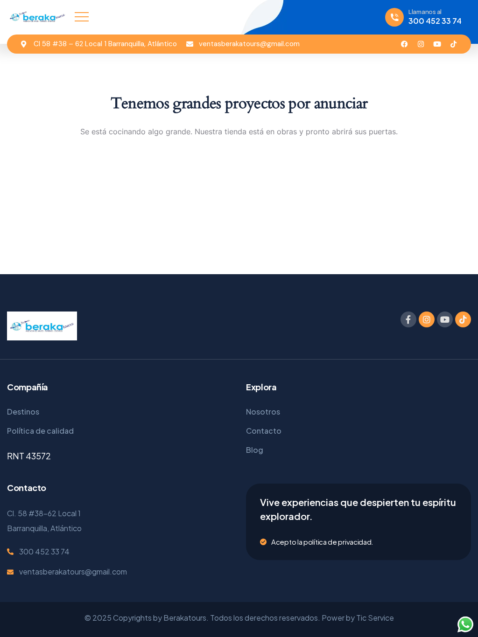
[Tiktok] (453, 44)
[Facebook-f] (408, 319)
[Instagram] (420, 44)
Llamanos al (425, 11)
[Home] (37, 16)
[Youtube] (437, 44)
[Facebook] (404, 44)
